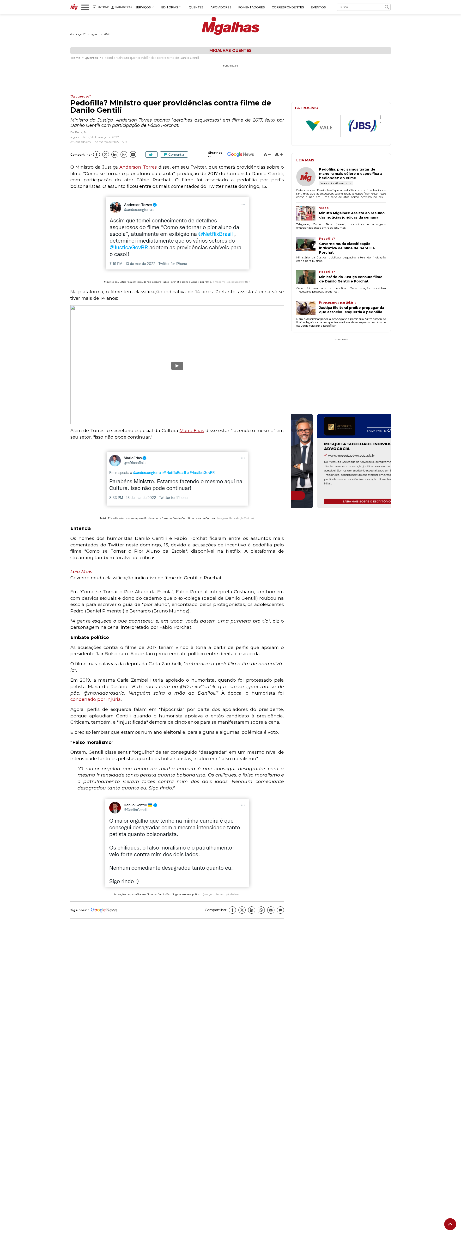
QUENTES (196, 7)
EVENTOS (318, 7)
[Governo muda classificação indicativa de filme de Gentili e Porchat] (307, 246)
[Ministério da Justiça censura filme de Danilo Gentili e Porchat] (307, 277)
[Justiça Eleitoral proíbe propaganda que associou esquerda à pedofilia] (307, 308)
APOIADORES (221, 7)
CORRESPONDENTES (288, 7)
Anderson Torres (138, 167)
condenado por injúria (95, 699)
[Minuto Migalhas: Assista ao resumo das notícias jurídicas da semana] (307, 213)
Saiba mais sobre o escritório (341, 501)
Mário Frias (192, 430)
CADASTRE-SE (373, 430)
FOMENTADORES (251, 7)
